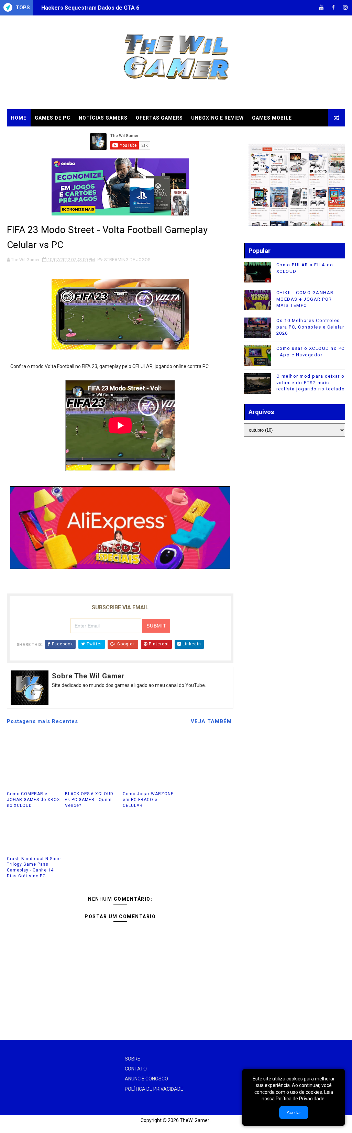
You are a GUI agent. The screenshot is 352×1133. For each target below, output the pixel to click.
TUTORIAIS (71, 135)
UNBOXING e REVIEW (217, 118)
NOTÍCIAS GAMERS (103, 118)
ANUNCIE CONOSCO (146, 1078)
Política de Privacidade (300, 1098)
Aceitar (294, 1112)
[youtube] (321, 7)
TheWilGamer (194, 1120)
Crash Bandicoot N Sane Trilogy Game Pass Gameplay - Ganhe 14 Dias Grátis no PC (34, 867)
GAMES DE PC (52, 118)
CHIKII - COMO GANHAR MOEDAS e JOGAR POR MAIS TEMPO (305, 299)
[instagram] (345, 7)
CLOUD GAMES (30, 135)
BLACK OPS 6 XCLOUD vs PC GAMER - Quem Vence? (89, 799)
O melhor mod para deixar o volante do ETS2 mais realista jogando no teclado (310, 382)
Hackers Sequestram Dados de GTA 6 (90, 7)
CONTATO (136, 1068)
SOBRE (132, 1059)
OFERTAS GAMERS (159, 118)
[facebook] (333, 7)
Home (18, 118)
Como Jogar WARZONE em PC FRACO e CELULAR (148, 799)
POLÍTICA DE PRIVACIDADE (154, 1089)
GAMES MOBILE (272, 118)
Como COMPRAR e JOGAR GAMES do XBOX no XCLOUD (33, 799)
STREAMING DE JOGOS (127, 259)
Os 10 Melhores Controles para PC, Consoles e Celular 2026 (310, 326)
